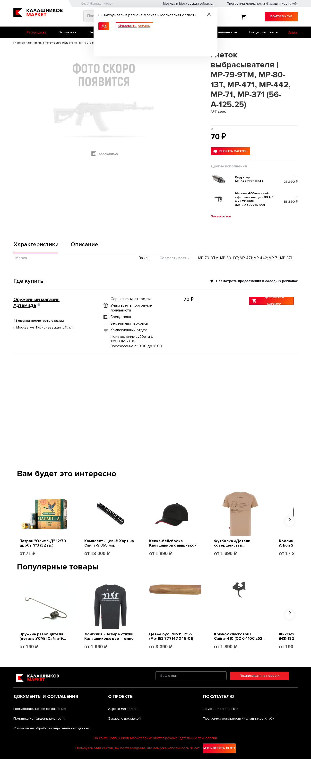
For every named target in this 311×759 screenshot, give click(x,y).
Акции (293, 32)
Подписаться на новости (259, 676)
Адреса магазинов (123, 709)
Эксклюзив (68, 32)
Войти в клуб (281, 16)
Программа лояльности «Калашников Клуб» (262, 3)
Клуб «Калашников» (97, 3)
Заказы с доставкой (124, 718)
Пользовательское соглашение (39, 709)
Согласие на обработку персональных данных (51, 728)
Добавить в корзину (274, 301)
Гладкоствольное (263, 32)
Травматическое (223, 32)
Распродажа (36, 32)
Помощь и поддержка (220, 709)
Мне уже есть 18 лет (219, 748)
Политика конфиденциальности (39, 718)
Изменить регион (134, 26)
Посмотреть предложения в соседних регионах (256, 281)
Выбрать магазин (233, 151)
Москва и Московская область (188, 3)
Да (104, 26)
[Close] (209, 15)
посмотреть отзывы (47, 321)
